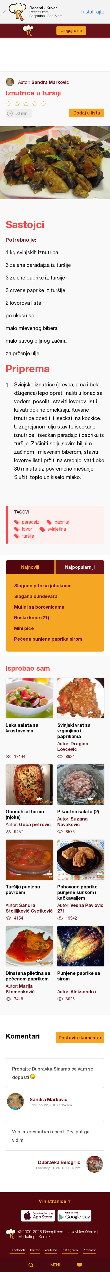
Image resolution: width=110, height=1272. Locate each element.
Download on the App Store (38, 1215)
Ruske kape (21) (31, 617)
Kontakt (45, 1236)
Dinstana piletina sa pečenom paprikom (29, 964)
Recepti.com (11, 1234)
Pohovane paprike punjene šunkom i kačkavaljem (81, 880)
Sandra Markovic (50, 82)
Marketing (27, 1236)
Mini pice (24, 628)
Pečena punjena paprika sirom (48, 638)
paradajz (30, 521)
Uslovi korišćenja (82, 1231)
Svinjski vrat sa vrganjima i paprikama (81, 718)
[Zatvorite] (4, 11)
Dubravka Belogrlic (59, 1162)
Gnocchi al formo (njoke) (29, 799)
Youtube (51, 1250)
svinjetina (56, 528)
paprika (62, 521)
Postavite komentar (80, 1037)
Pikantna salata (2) (81, 799)
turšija (28, 535)
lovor (27, 528)
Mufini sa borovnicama (39, 606)
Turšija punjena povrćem (29, 880)
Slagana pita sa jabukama (43, 585)
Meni (55, 1265)
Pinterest (89, 1250)
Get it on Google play (74, 1215)
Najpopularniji (80, 567)
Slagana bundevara (36, 596)
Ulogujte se (71, 30)
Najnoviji (30, 567)
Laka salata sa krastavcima (29, 718)
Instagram (70, 1250)
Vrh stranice (52, 1201)
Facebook (17, 1250)
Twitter (35, 1250)
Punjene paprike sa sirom (81, 964)
